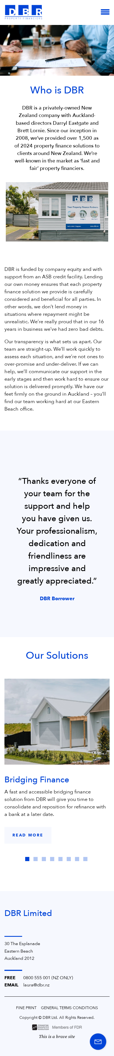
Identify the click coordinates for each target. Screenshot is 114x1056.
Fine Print (26, 1008)
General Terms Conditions (69, 1008)
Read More (27, 835)
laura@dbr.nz (36, 985)
